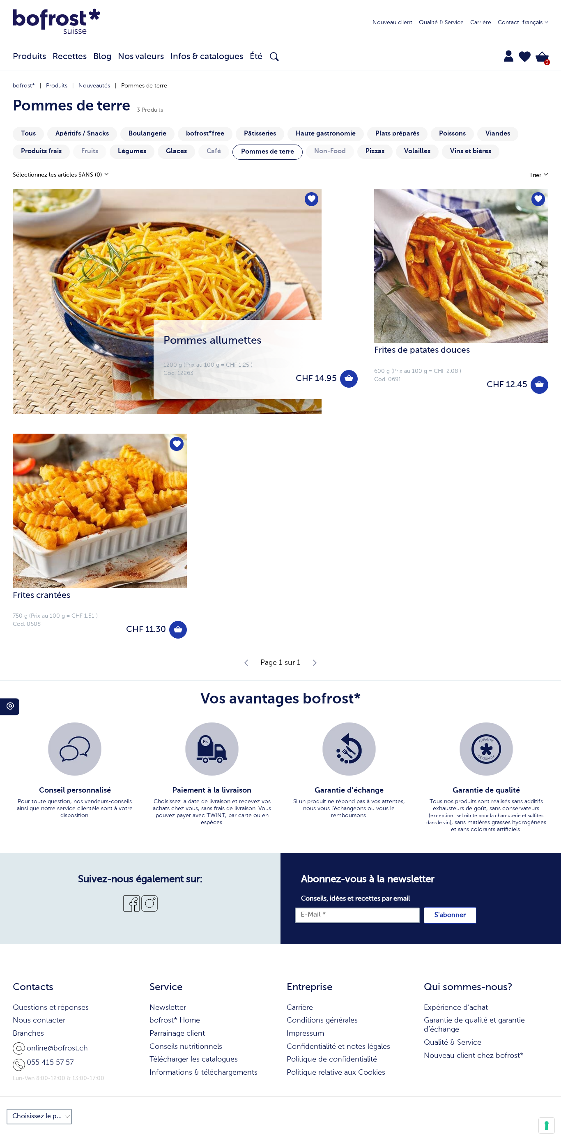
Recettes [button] (70, 57)
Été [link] (256, 57)
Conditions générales (322, 1020)
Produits (56, 86)
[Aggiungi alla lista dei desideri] (312, 199)
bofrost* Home (174, 1020)
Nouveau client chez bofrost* (474, 1056)
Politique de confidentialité (332, 1059)
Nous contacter (39, 1020)
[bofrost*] (57, 23)
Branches (28, 1033)
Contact (508, 22)
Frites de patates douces (422, 350)
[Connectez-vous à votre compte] (508, 55)
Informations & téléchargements (203, 1072)
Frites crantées (41, 595)
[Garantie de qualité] (486, 749)
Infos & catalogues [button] (206, 57)
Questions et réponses (51, 1007)
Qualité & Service (441, 22)
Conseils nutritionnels (185, 1046)
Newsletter (167, 1007)
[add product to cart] (349, 379)
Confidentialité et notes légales (338, 1046)
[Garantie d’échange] (349, 749)
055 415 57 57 (50, 1062)
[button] (525, 56)
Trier (536, 175)
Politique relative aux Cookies (336, 1072)
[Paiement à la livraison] (212, 749)
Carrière (480, 22)
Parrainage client (177, 1033)
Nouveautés (94, 86)
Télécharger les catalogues (193, 1059)
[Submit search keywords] (274, 56)
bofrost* (24, 86)
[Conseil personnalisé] (75, 749)
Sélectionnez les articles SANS (57, 175)
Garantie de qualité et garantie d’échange (474, 1025)
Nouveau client (392, 22)
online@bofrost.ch (57, 1048)
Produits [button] (29, 57)
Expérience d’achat (456, 1007)
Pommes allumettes (212, 341)
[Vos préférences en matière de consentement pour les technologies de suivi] (546, 1125)
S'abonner (450, 915)
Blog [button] (102, 57)
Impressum (305, 1033)
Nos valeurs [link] (141, 57)
